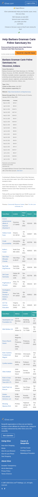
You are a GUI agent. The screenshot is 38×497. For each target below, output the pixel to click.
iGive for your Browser (8, 451)
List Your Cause (25, 448)
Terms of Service (6, 474)
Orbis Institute (6, 371)
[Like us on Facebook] (4, 488)
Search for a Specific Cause (26, 53)
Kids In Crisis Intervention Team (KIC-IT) (6, 380)
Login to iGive (31, 3)
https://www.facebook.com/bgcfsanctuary (19, 92)
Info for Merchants (7, 468)
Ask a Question (8, 435)
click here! (20, 170)
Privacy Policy (5, 471)
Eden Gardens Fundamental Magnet (6, 355)
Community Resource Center (16, 204)
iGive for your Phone (7, 453)
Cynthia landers (7, 363)
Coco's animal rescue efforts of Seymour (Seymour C (6, 223)
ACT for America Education (5, 305)
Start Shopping (6, 456)
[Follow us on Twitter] (2, 488)
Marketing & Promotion (27, 453)
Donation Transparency (8, 465)
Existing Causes (25, 450)
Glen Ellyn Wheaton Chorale (5, 259)
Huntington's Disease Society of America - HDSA (6, 294)
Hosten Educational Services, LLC (6, 397)
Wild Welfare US (7, 329)
